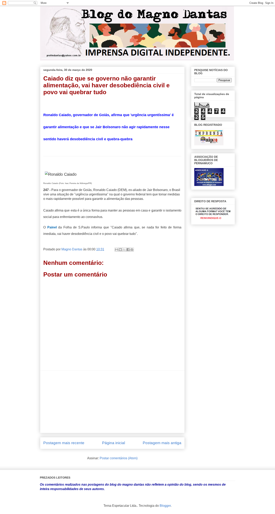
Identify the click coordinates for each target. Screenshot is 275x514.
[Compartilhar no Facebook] (128, 250)
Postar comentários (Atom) (119, 458)
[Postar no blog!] (120, 250)
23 (176, 162)
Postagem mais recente (63, 443)
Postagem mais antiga (162, 443)
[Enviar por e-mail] (117, 250)
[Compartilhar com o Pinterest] (132, 250)
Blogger (165, 505)
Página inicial (113, 443)
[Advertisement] (112, 402)
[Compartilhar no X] (124, 250)
